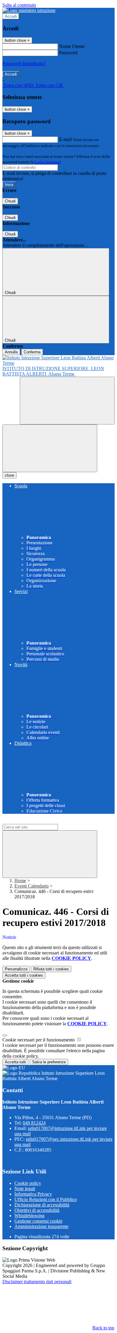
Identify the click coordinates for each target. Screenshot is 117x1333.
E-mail (65, 139)
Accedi (11, 16)
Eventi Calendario (31, 885)
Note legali (24, 1188)
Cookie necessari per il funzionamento (39, 1039)
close (9, 475)
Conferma (32, 352)
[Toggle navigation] (49, 448)
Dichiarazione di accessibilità (41, 1204)
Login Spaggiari (47, 162)
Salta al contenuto (19, 4)
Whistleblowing (29, 1215)
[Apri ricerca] (67, 400)
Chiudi (10, 201)
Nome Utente (72, 46)
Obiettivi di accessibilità (36, 1210)
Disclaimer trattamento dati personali (36, 1281)
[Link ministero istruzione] (29, 10)
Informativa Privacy (33, 1194)
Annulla (11, 352)
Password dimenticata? (24, 63)
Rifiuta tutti (51, 969)
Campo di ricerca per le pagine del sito (38, 821)
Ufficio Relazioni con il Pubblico (45, 1199)
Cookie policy (27, 1183)
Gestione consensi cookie (38, 1221)
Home (20, 880)
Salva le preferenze (49, 1062)
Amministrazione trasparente (41, 1226)
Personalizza (16, 969)
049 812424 (34, 1122)
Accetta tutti (24, 975)
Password (68, 52)
